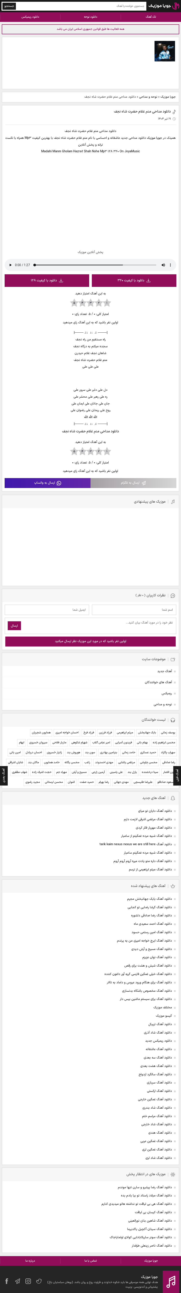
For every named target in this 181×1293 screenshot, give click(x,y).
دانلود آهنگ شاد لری (158, 1158)
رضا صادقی (168, 762)
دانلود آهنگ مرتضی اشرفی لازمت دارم (148, 819)
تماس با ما (91, 1261)
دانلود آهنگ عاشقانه (159, 1049)
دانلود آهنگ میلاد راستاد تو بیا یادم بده (146, 1195)
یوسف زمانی (168, 732)
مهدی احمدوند (104, 762)
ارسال (14, 626)
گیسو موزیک (164, 1016)
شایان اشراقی (15, 762)
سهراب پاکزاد (168, 752)
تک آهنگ (151, 17)
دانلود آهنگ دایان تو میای (155, 811)
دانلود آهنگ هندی (160, 1133)
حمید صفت (87, 782)
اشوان (71, 782)
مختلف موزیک (162, 1007)
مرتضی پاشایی (126, 762)
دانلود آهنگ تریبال (160, 1024)
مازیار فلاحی (59, 742)
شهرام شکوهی (79, 742)
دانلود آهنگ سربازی (159, 1082)
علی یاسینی (116, 772)
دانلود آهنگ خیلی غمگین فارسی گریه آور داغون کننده (138, 974)
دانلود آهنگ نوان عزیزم (157, 957)
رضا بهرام (104, 782)
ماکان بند (33, 762)
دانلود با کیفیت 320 (131, 280)
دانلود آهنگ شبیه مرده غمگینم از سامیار (146, 836)
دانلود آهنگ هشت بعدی (156, 1066)
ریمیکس (167, 693)
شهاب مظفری (19, 772)
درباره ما (30, 1261)
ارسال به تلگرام (130, 483)
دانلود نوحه (90, 17)
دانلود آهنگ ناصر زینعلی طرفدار (152, 1245)
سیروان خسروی (38, 742)
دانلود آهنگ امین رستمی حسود (152, 932)
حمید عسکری (148, 752)
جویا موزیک (168, 97)
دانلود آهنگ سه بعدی (158, 1057)
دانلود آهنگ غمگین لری (157, 1149)
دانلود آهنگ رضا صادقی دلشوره (151, 915)
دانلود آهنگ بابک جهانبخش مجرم (149, 899)
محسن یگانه (71, 762)
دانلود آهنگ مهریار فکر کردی (154, 828)
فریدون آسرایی (123, 742)
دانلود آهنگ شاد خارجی (156, 1124)
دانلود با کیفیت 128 (44, 280)
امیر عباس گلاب (101, 742)
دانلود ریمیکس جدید (158, 1041)
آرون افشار (169, 772)
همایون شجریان (41, 732)
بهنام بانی (142, 742)
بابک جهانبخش (147, 732)
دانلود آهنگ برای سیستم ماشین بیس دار (146, 999)
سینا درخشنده (150, 772)
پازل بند (132, 772)
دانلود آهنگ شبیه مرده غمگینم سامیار (148, 853)
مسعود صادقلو (166, 782)
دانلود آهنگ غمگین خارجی (155, 1099)
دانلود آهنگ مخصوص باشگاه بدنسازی (147, 991)
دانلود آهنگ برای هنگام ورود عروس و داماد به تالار (139, 982)
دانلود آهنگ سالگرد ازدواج (155, 1074)
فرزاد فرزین (105, 732)
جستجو (9, 6)
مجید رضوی (32, 782)
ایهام (21, 742)
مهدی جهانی (121, 782)
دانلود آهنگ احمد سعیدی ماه (153, 924)
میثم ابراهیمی (125, 732)
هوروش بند (73, 752)
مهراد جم (61, 772)
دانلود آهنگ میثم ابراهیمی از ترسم (150, 869)
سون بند (90, 752)
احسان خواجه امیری (67, 732)
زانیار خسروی (54, 752)
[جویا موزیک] (164, 6)
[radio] (107, 303)
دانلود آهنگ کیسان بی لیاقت (153, 1212)
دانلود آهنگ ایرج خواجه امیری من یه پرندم (144, 940)
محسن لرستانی (54, 782)
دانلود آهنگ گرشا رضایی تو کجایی (150, 907)
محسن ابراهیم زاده (164, 742)
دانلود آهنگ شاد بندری (157, 1108)
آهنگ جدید (164, 671)
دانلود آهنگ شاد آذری (158, 1032)
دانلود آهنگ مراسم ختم (157, 1116)
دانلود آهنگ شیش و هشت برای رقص (148, 965)
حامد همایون (52, 762)
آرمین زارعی (98, 772)
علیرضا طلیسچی (143, 782)
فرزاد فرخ (88, 732)
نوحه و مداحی (148, 97)
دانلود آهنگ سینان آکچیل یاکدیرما (149, 1229)
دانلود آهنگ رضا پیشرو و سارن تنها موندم (145, 1187)
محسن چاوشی (148, 762)
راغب (87, 762)
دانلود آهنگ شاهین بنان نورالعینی (150, 1221)
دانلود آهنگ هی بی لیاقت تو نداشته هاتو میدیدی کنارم (137, 1204)
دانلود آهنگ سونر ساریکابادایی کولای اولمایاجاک (141, 1237)
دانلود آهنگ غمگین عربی (156, 1141)
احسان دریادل (34, 752)
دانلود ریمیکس (30, 17)
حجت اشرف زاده (41, 772)
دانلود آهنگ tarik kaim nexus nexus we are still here (135, 844)
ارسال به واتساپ (44, 483)
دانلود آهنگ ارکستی (159, 1091)
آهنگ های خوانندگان (158, 682)
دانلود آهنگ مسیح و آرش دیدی (151, 949)
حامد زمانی (128, 752)
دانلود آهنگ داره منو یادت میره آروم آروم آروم (142, 861)
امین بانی (15, 752)
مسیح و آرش (79, 772)
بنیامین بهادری (108, 752)
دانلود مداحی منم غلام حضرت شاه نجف (142, 111)
